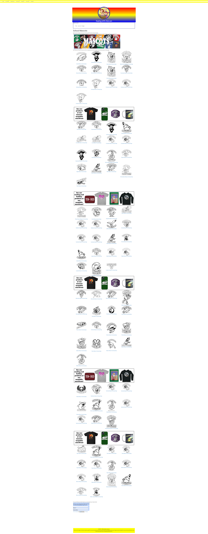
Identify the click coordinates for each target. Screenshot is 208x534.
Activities (17, 1)
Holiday (22, 1)
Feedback (32, 1)
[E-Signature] (82, 511)
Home (3, 1)
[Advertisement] (104, 520)
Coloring (27, 1)
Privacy (86, 511)
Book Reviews (12, 1)
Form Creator (75, 511)
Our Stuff (7, 1)
